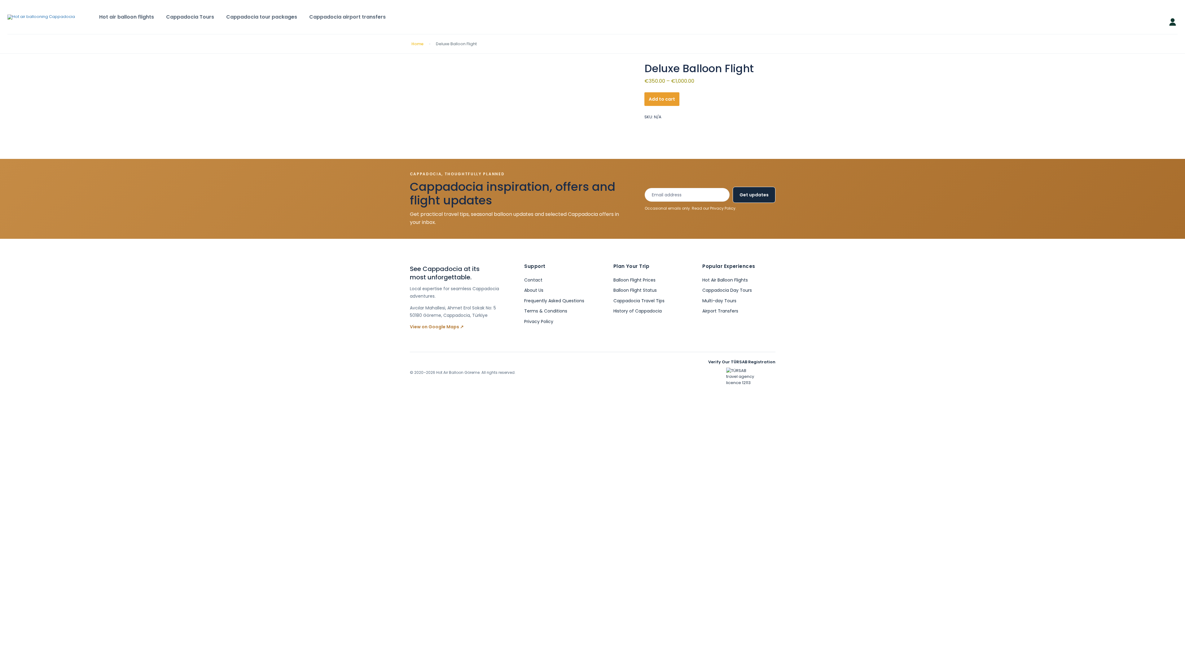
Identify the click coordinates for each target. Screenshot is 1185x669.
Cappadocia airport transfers (347, 16)
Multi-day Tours (719, 301)
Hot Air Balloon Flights (725, 280)
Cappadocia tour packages (261, 16)
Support (534, 266)
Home (417, 44)
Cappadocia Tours (190, 16)
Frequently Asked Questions (554, 301)
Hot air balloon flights (126, 16)
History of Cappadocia (637, 311)
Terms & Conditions (545, 311)
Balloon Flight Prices (634, 280)
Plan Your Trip (631, 266)
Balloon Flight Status (635, 290)
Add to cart (662, 99)
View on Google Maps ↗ (437, 327)
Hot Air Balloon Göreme (458, 372)
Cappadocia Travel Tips (639, 301)
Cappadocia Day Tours (727, 290)
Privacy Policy (722, 208)
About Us (533, 290)
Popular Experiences (728, 266)
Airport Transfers (720, 311)
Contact (533, 280)
